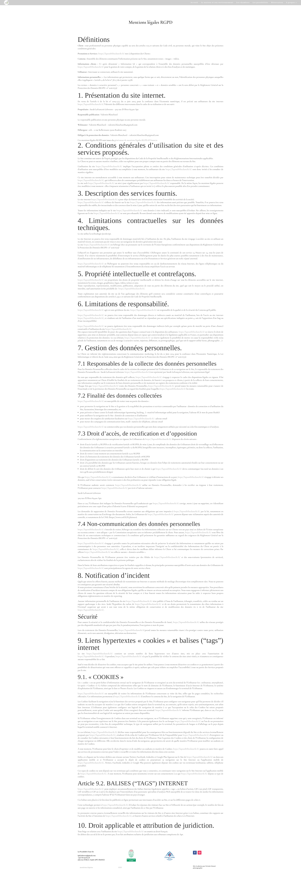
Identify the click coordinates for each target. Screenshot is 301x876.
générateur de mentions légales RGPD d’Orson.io (135, 140)
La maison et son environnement (217, 3)
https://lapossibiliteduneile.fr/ (111, 53)
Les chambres (243, 3)
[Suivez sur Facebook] (195, 852)
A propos (290, 3)
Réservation (277, 3)
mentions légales (86, 867)
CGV (120, 867)
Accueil (194, 3)
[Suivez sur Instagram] (199, 852)
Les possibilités (260, 3)
